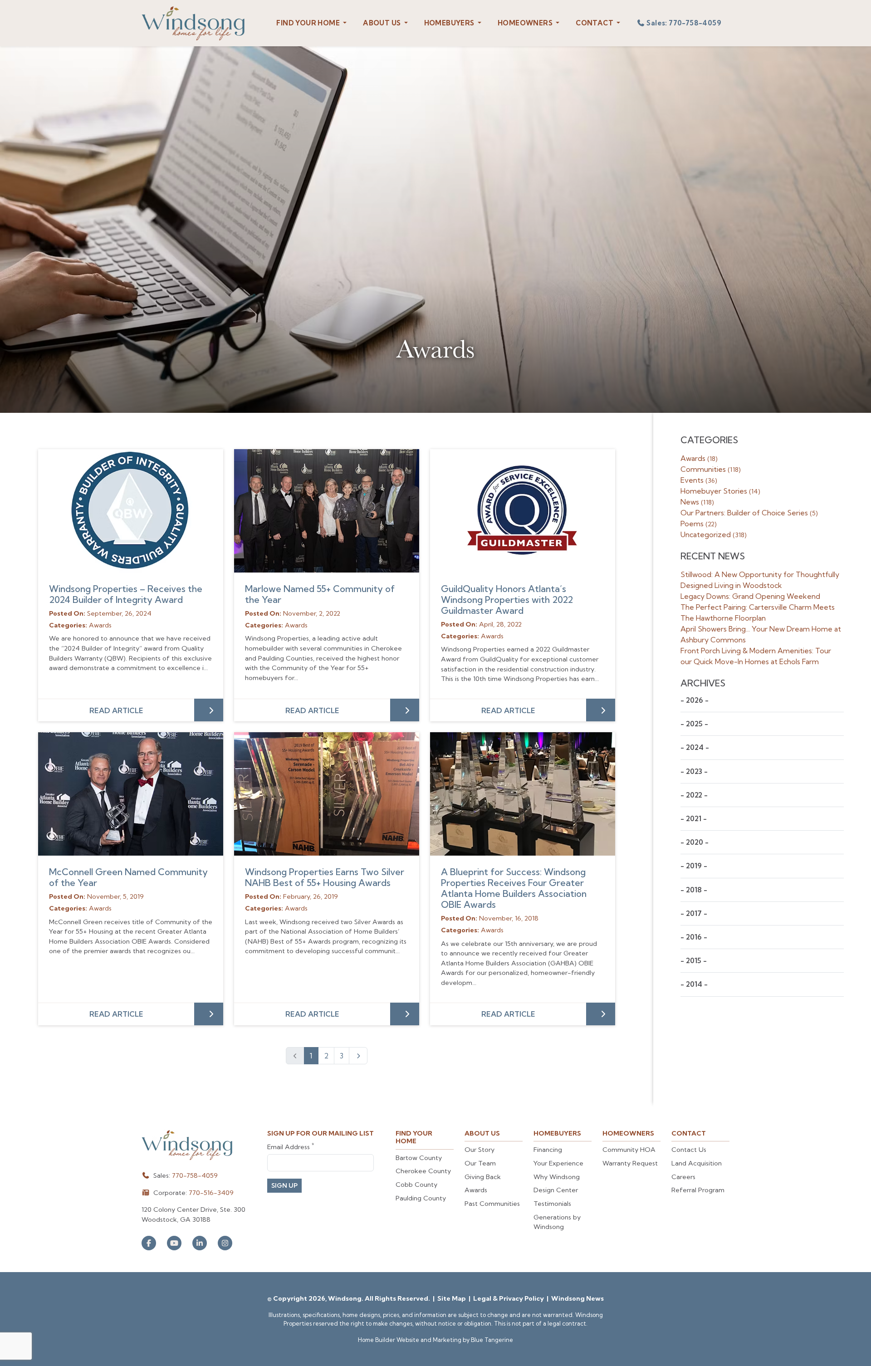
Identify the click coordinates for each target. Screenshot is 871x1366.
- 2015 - (693, 960)
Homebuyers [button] (450, 23)
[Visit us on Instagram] (225, 1243)
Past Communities (492, 1204)
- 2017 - (693, 913)
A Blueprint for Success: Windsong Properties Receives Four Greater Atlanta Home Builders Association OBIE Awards (514, 888)
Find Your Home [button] (308, 23)
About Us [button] (382, 23)
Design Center (555, 1190)
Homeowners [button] (526, 23)
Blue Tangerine (492, 1339)
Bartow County (419, 1158)
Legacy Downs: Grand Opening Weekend (750, 596)
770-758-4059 (195, 1175)
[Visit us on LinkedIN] (199, 1243)
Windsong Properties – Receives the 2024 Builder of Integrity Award (125, 594)
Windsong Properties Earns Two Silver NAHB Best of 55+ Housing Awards (324, 877)
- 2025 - (694, 724)
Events (698, 480)
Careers (683, 1177)
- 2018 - (693, 890)
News (697, 501)
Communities (710, 469)
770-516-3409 (211, 1193)
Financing (547, 1150)
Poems (698, 523)
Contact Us (688, 1150)
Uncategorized (713, 534)
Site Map (452, 1298)
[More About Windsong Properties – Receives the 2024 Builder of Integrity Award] (130, 511)
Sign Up (284, 1185)
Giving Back (483, 1177)
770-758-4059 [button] (683, 23)
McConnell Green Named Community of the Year (128, 877)
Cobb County (416, 1184)
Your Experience (558, 1163)
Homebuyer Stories (720, 490)
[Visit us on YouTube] (174, 1243)
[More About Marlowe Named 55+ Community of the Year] (326, 511)
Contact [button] (595, 23)
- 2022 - (694, 795)
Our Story (479, 1150)
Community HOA (629, 1150)
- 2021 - (693, 818)
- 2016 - (693, 937)
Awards (699, 458)
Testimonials (552, 1204)
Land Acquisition (696, 1163)
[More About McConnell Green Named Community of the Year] (130, 794)
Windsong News (577, 1298)
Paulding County (421, 1198)
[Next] (358, 1055)
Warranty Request (630, 1163)
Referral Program (697, 1190)
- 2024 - (694, 747)
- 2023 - (694, 771)
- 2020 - (694, 842)
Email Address (290, 1146)
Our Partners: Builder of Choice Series (749, 512)
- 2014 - (694, 984)
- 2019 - (693, 866)
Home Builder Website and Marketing (409, 1339)
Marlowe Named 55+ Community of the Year (320, 594)
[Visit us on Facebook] (149, 1243)
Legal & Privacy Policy (509, 1298)
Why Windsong (556, 1177)
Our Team (480, 1163)
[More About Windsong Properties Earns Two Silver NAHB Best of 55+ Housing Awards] (326, 794)
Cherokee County (423, 1171)
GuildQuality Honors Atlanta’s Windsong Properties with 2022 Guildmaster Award (507, 599)
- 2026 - (694, 700)
